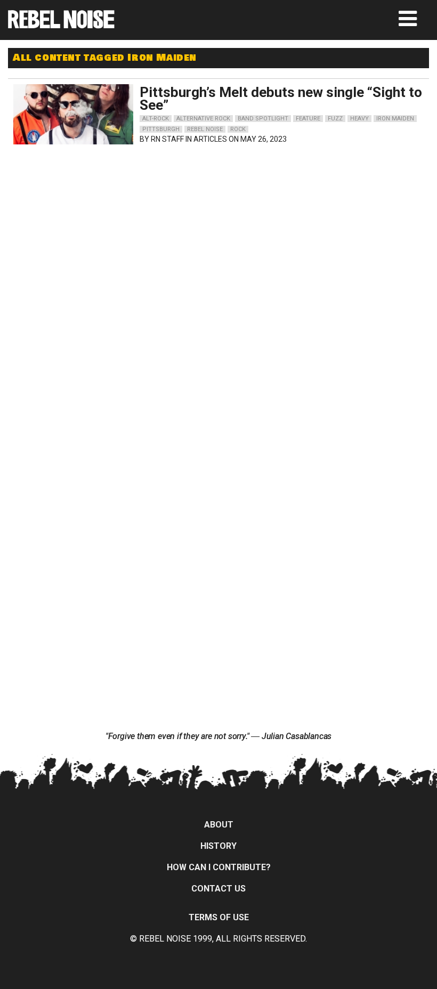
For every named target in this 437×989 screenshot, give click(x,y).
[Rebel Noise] (61, 24)
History (218, 846)
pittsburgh (161, 129)
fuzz (335, 118)
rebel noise (205, 129)
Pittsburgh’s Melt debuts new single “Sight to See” (281, 98)
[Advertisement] (124, 216)
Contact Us (218, 888)
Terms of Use (219, 917)
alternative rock (203, 118)
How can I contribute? (219, 867)
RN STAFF (167, 139)
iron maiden (395, 118)
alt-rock (155, 118)
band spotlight (263, 118)
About (218, 825)
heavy (359, 118)
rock (238, 129)
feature (308, 118)
